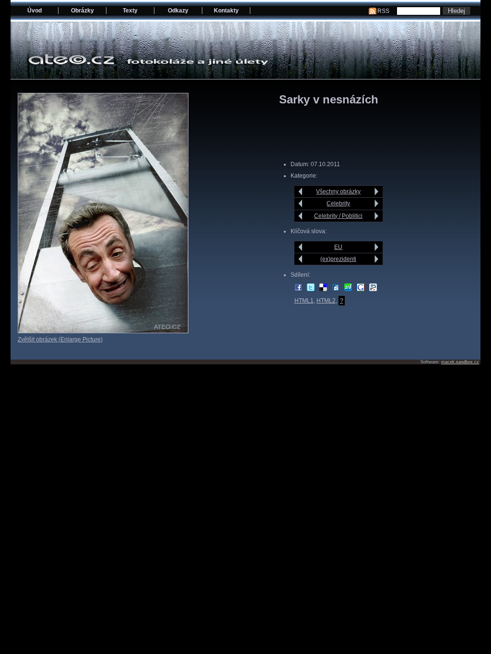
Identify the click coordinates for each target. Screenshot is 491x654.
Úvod (34, 10)
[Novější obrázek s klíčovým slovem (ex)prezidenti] (300, 259)
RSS (383, 11)
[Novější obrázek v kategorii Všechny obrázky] (300, 191)
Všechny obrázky (338, 191)
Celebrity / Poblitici (338, 216)
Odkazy (178, 10)
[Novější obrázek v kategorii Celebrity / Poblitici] (300, 216)
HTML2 (326, 300)
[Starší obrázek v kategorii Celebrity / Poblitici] (376, 216)
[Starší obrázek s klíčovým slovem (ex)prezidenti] (376, 259)
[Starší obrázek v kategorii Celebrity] (376, 203)
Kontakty (226, 10)
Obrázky (82, 10)
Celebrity (338, 203)
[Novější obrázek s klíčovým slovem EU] (300, 247)
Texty (130, 10)
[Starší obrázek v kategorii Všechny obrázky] (376, 191)
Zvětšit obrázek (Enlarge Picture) (60, 339)
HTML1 (304, 300)
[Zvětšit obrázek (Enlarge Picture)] (103, 331)
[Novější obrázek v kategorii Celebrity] (300, 203)
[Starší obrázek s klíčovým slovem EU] (376, 247)
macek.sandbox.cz (460, 362)
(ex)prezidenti (338, 259)
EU (338, 247)
